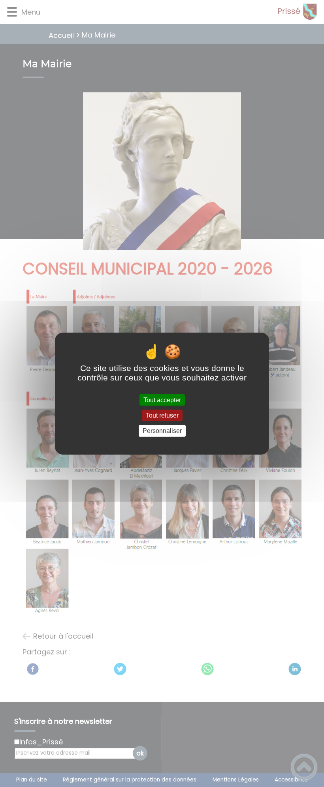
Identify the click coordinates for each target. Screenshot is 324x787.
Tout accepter (162, 400)
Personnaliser (162, 430)
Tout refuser (162, 415)
